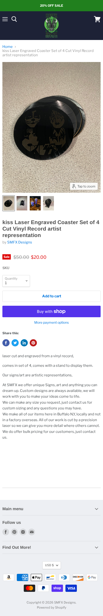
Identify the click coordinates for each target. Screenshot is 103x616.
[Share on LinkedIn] (24, 342)
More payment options (51, 322)
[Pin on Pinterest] (33, 342)
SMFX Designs (19, 242)
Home (7, 47)
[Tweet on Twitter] (15, 342)
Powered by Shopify (51, 607)
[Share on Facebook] (6, 342)
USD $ (49, 565)
